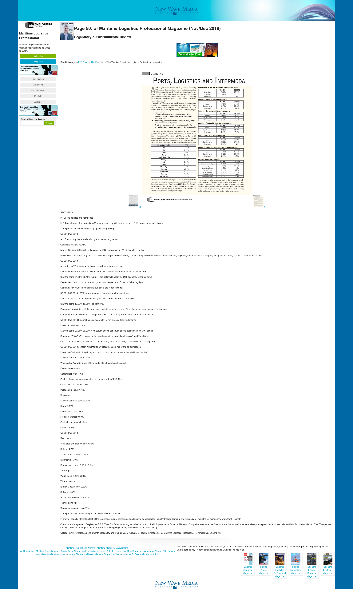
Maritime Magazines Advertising (112, 547)
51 (265, 207)
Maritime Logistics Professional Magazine (280, 571)
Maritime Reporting (132, 551)
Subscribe (38, 55)
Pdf (79, 62)
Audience (38, 101)
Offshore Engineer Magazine (327, 570)
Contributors (38, 79)
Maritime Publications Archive (80, 547)
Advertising (38, 84)
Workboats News (152, 551)
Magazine (38, 61)
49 (140, 207)
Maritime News (26, 551)
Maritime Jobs (152, 554)
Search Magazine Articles (33, 119)
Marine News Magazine (263, 570)
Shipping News (113, 551)
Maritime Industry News (93, 551)
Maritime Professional (133, 554)
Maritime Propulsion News (108, 554)
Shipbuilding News (70, 551)
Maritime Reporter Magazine (247, 570)
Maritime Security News (47, 551)
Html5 (94, 62)
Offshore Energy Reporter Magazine (311, 571)
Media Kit (38, 96)
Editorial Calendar (38, 90)
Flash (85, 62)
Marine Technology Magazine (295, 570)
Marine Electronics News (81, 554)
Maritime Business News (54, 554)
